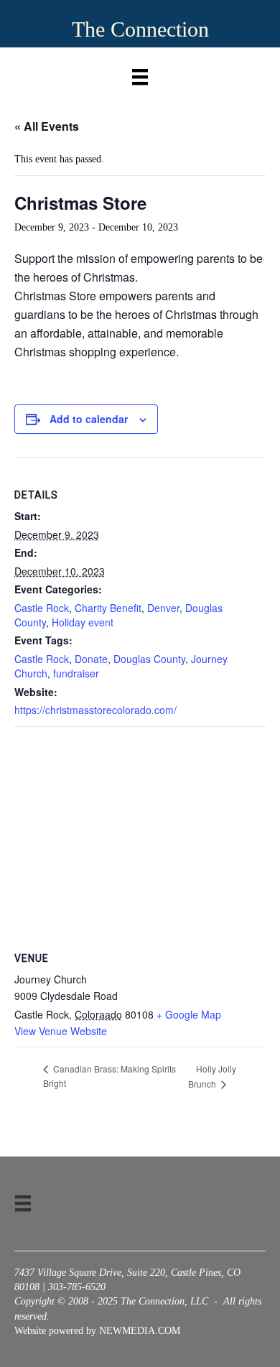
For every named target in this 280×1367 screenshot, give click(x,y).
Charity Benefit (108, 608)
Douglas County (149, 659)
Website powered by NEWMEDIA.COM (97, 1330)
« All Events (46, 126)
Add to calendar (89, 419)
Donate (91, 659)
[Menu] (140, 73)
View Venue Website (60, 1031)
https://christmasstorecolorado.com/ (95, 710)
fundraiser (76, 673)
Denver (163, 608)
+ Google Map (189, 1014)
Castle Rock (41, 608)
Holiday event (82, 622)
